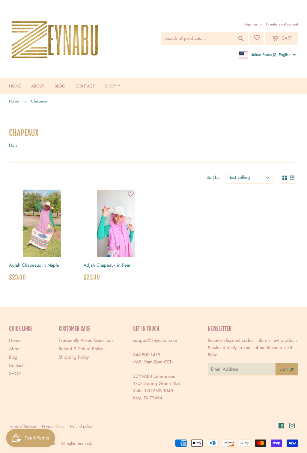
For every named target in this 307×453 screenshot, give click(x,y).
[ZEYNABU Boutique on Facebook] (281, 426)
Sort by (213, 177)
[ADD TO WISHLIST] (56, 194)
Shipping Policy (74, 357)
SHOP (111, 86)
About (37, 86)
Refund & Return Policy (81, 348)
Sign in (250, 24)
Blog (60, 86)
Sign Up (286, 369)
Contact (85, 86)
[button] (266, 55)
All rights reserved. (76, 443)
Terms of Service (22, 426)
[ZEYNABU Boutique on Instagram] (292, 426)
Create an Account (282, 24)
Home (15, 86)
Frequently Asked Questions (86, 340)
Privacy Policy (53, 426)
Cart (286, 38)
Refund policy (81, 426)
